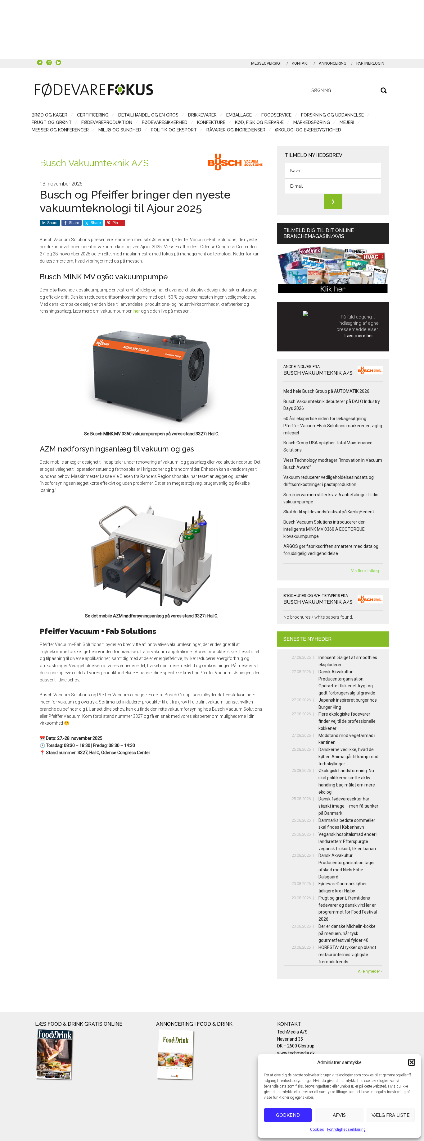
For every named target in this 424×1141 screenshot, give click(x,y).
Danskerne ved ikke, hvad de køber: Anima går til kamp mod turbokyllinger (348, 756)
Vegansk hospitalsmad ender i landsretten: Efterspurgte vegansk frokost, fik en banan (347, 841)
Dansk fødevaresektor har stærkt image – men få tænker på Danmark (348, 806)
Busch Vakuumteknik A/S (94, 163)
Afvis (339, 1115)
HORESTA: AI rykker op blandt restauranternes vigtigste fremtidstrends (347, 954)
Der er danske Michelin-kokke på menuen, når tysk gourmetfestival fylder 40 (347, 933)
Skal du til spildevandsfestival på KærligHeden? (329, 511)
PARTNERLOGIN (370, 63)
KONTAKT (300, 63)
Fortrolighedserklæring (346, 1129)
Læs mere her (359, 335)
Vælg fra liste (391, 1115)
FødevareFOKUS (94, 89)
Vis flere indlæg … (367, 570)
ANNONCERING (332, 63)
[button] (411, 1062)
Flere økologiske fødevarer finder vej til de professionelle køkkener (347, 721)
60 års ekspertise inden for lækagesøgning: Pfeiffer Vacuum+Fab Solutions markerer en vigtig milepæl (332, 425)
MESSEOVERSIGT (266, 63)
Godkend (288, 1115)
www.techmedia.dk (296, 1053)
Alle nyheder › (370, 971)
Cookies (317, 1129)
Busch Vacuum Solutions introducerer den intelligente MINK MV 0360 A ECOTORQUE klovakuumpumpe (324, 529)
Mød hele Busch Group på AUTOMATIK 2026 (326, 391)
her (136, 311)
